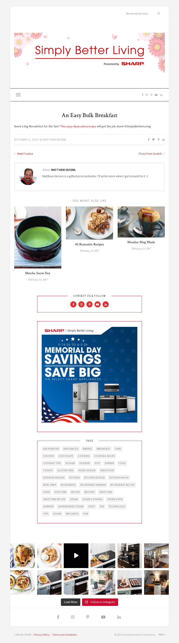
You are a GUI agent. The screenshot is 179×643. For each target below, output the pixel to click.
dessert (84, 463)
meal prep (49, 484)
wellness (72, 513)
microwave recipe (122, 484)
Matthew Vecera (54, 139)
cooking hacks (104, 456)
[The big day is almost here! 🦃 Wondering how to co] (22, 555)
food (122, 463)
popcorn (61, 492)
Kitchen (74, 477)
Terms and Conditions (64, 634)
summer (48, 506)
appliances (71, 448)
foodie (48, 470)
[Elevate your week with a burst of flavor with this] (103, 555)
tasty (91, 506)
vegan (57, 513)
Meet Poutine (25, 154)
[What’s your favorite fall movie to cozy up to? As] (76, 555)
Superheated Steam (71, 506)
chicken (48, 456)
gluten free (65, 470)
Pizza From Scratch (150, 154)
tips (45, 513)
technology (117, 506)
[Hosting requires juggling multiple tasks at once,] (129, 555)
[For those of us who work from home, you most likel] (103, 582)
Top (160, 634)
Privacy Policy (42, 634)
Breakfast (103, 448)
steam (74, 499)
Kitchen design (94, 477)
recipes (89, 492)
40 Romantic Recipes (89, 244)
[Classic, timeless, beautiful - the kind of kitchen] (156, 555)
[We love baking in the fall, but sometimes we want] (129, 582)
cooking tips (52, 463)
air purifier (51, 448)
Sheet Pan (105, 492)
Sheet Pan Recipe (54, 499)
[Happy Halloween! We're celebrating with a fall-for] (49, 582)
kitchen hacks (119, 477)
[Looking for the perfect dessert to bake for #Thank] (49, 555)
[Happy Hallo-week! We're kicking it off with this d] (76, 582)
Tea (102, 506)
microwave (68, 484)
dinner (109, 463)
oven (46, 492)
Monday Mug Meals (141, 242)
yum (85, 513)
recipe (75, 492)
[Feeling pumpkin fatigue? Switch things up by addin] (22, 582)
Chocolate (66, 456)
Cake (118, 448)
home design (87, 470)
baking (87, 448)
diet (97, 463)
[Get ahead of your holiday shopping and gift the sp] (156, 582)
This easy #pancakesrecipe (78, 126)
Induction (107, 470)
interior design (54, 477)
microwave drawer (93, 484)
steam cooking (93, 499)
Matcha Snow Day (37, 273)
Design (70, 463)
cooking (84, 456)
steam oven (115, 499)
